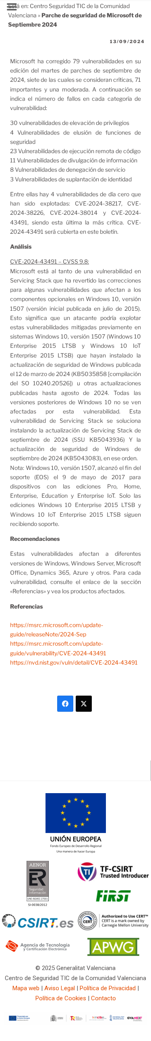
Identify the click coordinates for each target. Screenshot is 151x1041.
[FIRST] (113, 904)
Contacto (103, 998)
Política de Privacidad (108, 988)
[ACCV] (38, 950)
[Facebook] (65, 704)
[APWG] (113, 954)
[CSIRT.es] (38, 925)
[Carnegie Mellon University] (113, 928)
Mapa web (25, 988)
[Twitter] (84, 704)
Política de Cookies (60, 998)
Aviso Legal (59, 988)
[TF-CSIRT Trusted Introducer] (113, 879)
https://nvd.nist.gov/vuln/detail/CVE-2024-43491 (74, 662)
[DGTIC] (76, 851)
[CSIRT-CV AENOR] (38, 905)
